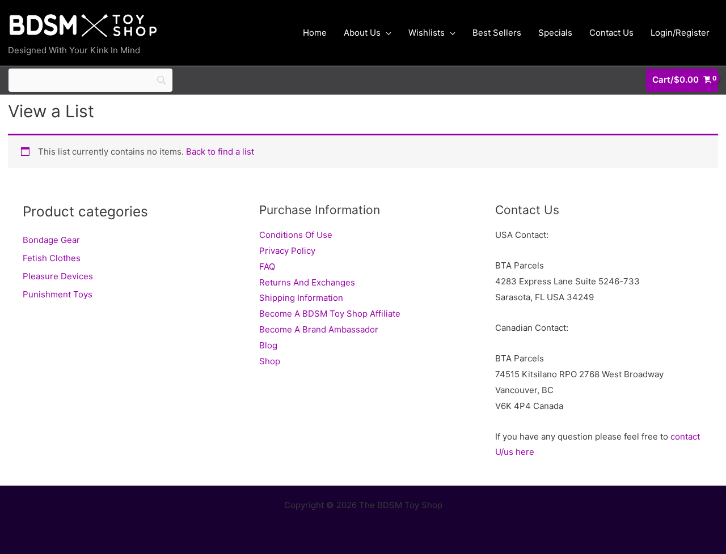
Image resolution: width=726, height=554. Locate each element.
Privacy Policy (287, 250)
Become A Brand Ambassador (318, 329)
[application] (386, 33)
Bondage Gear (51, 240)
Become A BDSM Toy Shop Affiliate (329, 313)
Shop (269, 361)
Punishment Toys (57, 294)
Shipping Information (301, 297)
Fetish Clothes (52, 258)
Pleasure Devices (58, 276)
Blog (268, 345)
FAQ (267, 266)
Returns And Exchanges (307, 282)
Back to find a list (220, 151)
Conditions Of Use (295, 234)
